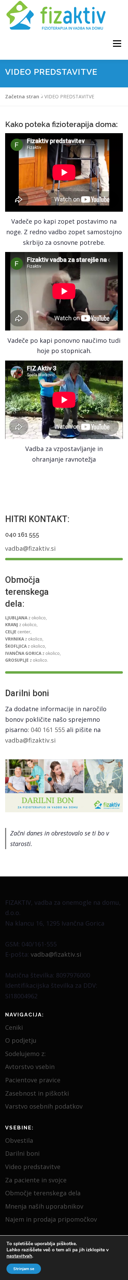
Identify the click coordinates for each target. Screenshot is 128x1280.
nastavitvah (19, 1256)
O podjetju (21, 1040)
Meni (116, 43)
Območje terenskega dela (43, 1193)
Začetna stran (22, 96)
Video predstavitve (32, 1167)
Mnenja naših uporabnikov (44, 1206)
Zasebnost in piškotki (37, 1093)
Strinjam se (23, 1268)
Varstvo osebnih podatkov (44, 1106)
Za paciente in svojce (36, 1180)
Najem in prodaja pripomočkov (51, 1219)
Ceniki (14, 1027)
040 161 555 (22, 534)
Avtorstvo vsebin (30, 1067)
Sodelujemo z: (25, 1054)
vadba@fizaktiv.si (30, 548)
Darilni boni (22, 1153)
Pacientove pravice (32, 1080)
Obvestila (19, 1140)
